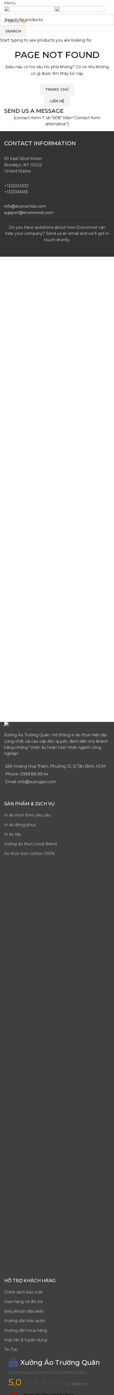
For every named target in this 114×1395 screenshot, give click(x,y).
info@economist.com (25, 206)
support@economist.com (29, 212)
